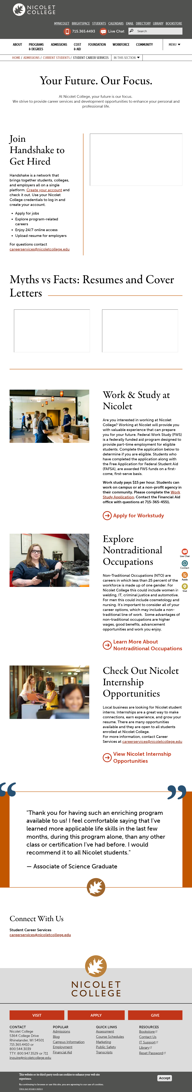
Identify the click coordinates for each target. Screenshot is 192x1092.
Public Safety (106, 1047)
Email (130, 23)
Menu (172, 44)
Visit (185, 591)
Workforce (121, 44)
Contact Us (147, 1037)
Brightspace (81, 23)
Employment (62, 1047)
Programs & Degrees (36, 46)
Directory (143, 23)
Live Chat (116, 31)
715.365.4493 (83, 31)
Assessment (105, 1031)
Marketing (103, 1042)
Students (99, 23)
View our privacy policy (31, 1088)
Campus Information (69, 1042)
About (17, 44)
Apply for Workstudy (138, 515)
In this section (125, 58)
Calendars (116, 23)
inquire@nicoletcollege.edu (30, 1058)
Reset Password (151, 1053)
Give (155, 1015)
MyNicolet (61, 23)
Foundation (97, 44)
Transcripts (104, 1052)
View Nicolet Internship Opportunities (142, 757)
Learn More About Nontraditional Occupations (147, 645)
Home (16, 58)
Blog (56, 1037)
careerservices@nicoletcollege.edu (40, 249)
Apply (185, 579)
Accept (164, 1078)
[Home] (34, 9)
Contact (184, 567)
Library (158, 23)
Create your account (44, 190)
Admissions (59, 44)
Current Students (56, 58)
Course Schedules (110, 1037)
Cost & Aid (77, 46)
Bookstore (174, 23)
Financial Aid (62, 1052)
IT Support (147, 1042)
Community (144, 44)
